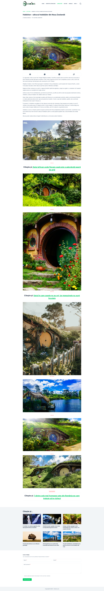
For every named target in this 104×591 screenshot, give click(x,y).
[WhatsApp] (44, 74)
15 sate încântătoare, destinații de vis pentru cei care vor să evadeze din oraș (71, 545)
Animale (71, 3)
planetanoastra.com (52, 491)
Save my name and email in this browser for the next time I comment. (37, 575)
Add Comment (27, 564)
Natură (65, 3)
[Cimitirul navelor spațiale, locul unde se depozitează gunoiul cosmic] (52, 519)
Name (25, 560)
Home (43, 3)
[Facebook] (30, 74)
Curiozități (59, 3)
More (75, 3)
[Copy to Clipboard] (74, 74)
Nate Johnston (52, 376)
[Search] (80, 3)
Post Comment (27, 579)
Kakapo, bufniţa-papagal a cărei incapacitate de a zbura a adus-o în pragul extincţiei (71, 527)
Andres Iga (52, 209)
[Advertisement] (52, 27)
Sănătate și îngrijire (50, 3)
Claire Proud (52, 291)
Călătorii (35, 17)
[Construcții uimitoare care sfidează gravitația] (32, 537)
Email (55, 560)
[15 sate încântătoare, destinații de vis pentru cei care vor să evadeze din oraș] (72, 537)
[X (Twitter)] (59, 74)
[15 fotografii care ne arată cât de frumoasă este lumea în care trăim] (52, 537)
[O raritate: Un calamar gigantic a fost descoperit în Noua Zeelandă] (32, 519)
